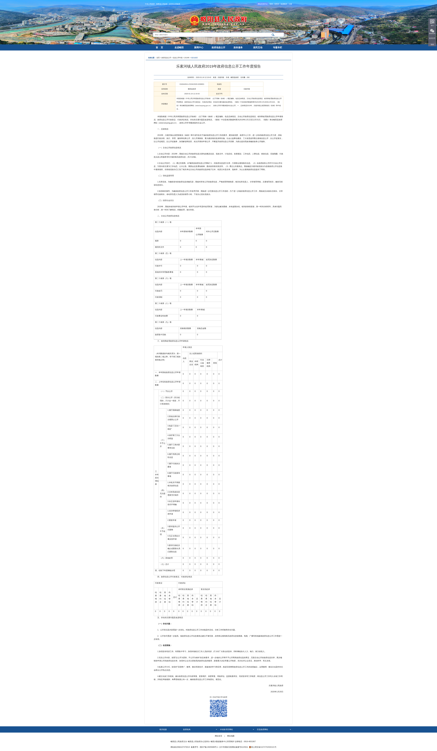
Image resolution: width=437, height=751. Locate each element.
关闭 (432, 44)
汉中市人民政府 (174, 4)
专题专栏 (277, 47)
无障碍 (276, 4)
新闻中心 (198, 47)
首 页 (159, 47)
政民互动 (257, 47)
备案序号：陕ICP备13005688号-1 (204, 747)
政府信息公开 (218, 47)
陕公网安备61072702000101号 (263, 747)
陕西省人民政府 (161, 4)
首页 (158, 58)
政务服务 (238, 47)
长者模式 (284, 4)
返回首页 (432, 38)
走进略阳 (179, 47)
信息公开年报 (177, 58)
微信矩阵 (432, 33)
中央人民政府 (150, 4)
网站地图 (230, 736)
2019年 (186, 58)
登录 (271, 4)
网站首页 (218, 736)
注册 (290, 4)
